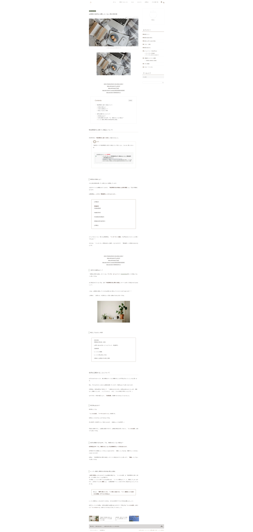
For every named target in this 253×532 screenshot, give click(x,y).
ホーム (114, 2)
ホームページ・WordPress (150, 51)
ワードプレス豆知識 (150, 53)
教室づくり (146, 34)
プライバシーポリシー (94, 530)
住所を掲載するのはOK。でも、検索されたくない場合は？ (111, 117)
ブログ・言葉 (147, 44)
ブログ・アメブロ (148, 67)
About (132, 2)
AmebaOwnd (124, 274)
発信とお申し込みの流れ (150, 41)
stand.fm (139, 2)
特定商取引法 (102, 530)
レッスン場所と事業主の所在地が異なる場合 (107, 119)
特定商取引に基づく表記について (104, 104)
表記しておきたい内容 (103, 110)
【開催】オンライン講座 (150, 58)
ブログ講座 (146, 63)
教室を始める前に (148, 37)
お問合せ (147, 2)
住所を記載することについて (103, 113)
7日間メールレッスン (123, 2)
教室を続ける (147, 47)
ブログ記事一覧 (155, 2)
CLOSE (130, 100)
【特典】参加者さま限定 (151, 60)
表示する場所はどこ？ (103, 108)
